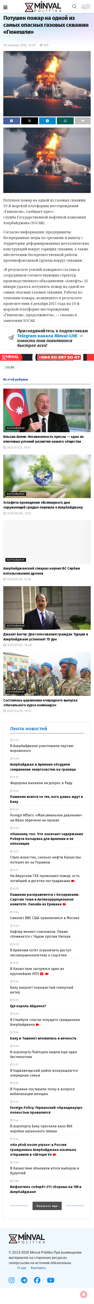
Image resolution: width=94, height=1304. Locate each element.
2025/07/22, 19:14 (18, 447)
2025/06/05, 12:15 (18, 513)
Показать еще (47, 1206)
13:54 (15, 912)
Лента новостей (28, 729)
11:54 (15, 1101)
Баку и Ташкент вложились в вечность (43, 1038)
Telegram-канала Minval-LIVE (48, 335)
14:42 (15, 809)
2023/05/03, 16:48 (19, 645)
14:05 (15, 888)
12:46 (15, 1013)
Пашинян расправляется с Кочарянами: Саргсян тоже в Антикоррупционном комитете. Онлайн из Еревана (44, 899)
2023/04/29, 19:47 (18, 711)
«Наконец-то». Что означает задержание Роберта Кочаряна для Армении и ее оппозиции (46, 839)
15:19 (15, 740)
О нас (21, 1268)
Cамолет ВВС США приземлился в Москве (44, 918)
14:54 (15, 790)
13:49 (15, 925)
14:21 (15, 851)
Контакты (38, 1268)
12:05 (15, 1083)
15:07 (15, 777)
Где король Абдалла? (28, 1006)
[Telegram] (24, 1280)
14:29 (15, 828)
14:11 (15, 870)
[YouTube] (50, 1280)
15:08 (15, 758)
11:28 (15, 1181)
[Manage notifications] (83, 1294)
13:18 (15, 962)
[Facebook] (37, 1280)
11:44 (15, 1138)
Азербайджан (16, 428)
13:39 (15, 944)
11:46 (15, 1120)
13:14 (15, 981)
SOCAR (9, 367)
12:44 (15, 1032)
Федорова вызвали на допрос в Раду (41, 783)
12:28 (15, 1046)
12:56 (15, 1000)
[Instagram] (11, 1280)
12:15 (15, 1064)
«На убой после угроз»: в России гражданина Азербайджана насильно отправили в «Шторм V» (43, 1150)
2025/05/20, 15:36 (18, 579)
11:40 (15, 1162)
